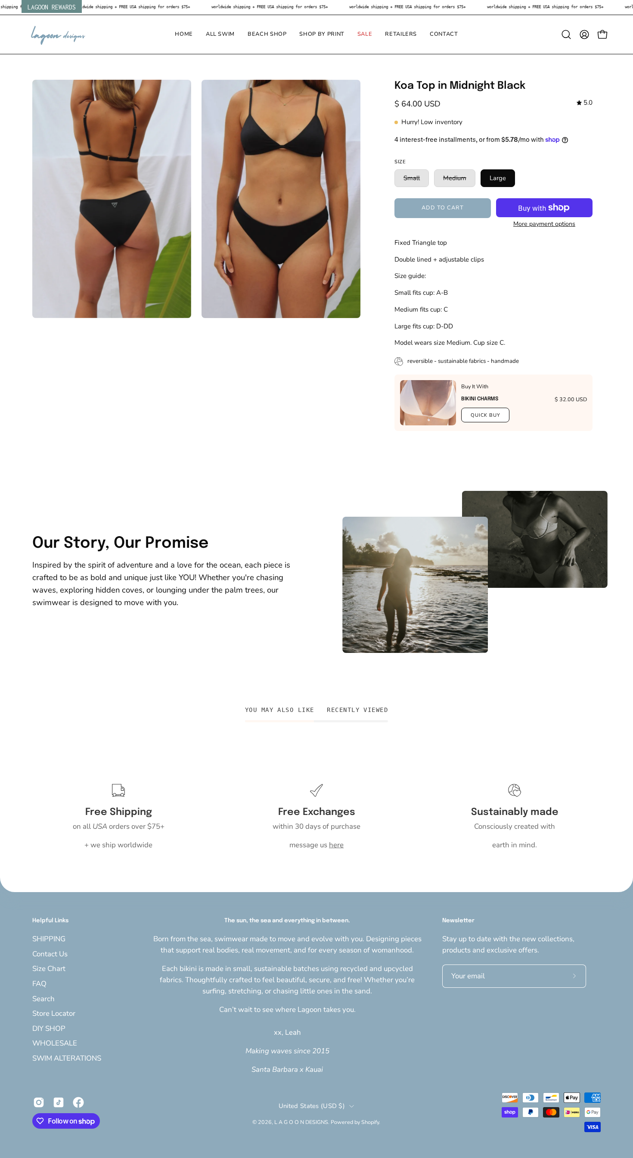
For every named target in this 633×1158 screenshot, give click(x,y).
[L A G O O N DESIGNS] (58, 34)
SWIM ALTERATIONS (66, 1058)
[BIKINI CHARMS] (428, 402)
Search (43, 998)
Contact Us (50, 953)
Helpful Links (50, 921)
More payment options (544, 224)
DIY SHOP (48, 1028)
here (336, 845)
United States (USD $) (312, 1106)
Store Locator (53, 1013)
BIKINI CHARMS (479, 399)
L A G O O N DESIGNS (301, 1122)
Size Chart (48, 969)
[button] (220, 34)
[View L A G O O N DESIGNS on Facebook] (78, 1102)
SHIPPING (48, 939)
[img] (585, 103)
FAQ (39, 983)
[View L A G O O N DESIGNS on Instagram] (38, 1102)
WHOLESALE (54, 1043)
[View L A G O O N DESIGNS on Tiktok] (58, 1102)
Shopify (370, 1122)
